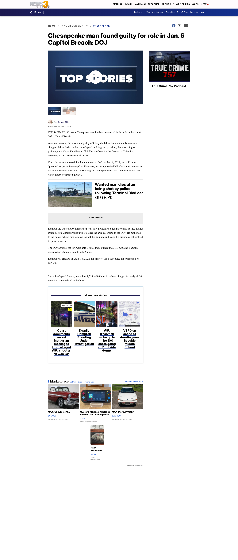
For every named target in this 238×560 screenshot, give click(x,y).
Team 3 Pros (182, 12)
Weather (154, 4)
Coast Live (170, 12)
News (52, 25)
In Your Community (74, 25)
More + (204, 12)
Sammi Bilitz (63, 122)
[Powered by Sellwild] (139, 465)
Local (129, 4)
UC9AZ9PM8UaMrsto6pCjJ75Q (40, 12)
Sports (166, 4)
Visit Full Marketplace (134, 381)
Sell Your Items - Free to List (82, 382)
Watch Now (199, 4)
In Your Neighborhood (153, 12)
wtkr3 (36, 12)
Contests (194, 12)
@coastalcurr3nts (44, 12)
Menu (116, 4)
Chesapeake (101, 25)
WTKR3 (32, 12)
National (140, 4)
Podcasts (138, 12)
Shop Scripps (181, 4)
